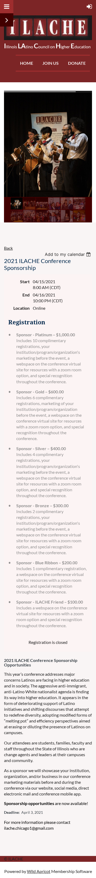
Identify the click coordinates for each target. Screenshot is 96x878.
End (26, 294)
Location (21, 308)
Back (8, 248)
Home (26, 63)
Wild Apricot (38, 871)
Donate (77, 63)
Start (25, 281)
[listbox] (68, 254)
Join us (50, 63)
